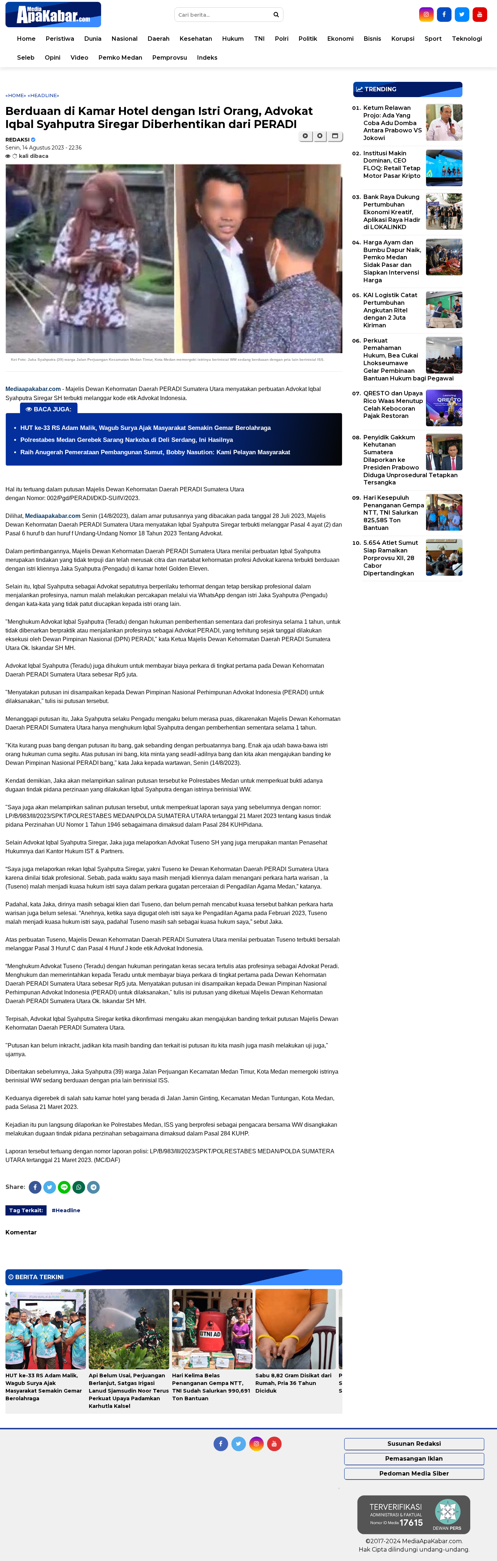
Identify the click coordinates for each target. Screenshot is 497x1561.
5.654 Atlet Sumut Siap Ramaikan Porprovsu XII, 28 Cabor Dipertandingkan (390, 557)
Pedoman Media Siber (414, 1473)
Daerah (159, 38)
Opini (52, 57)
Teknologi (467, 38)
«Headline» (43, 95)
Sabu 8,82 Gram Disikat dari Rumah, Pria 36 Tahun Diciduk (293, 1383)
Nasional (125, 38)
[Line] (64, 1187)
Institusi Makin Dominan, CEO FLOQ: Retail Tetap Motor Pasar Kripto (392, 164)
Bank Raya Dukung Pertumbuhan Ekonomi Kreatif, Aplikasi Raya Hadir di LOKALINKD (392, 212)
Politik (308, 38)
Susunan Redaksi (414, 1443)
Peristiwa (60, 38)
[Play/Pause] (305, 136)
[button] (334, 136)
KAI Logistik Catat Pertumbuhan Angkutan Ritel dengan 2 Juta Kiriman (390, 310)
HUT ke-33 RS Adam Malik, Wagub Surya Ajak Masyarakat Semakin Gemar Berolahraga (145, 427)
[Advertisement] (407, 637)
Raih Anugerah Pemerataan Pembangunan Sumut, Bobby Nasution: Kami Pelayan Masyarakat (155, 452)
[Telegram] (93, 1187)
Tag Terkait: (26, 1210)
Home (26, 38)
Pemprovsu (169, 57)
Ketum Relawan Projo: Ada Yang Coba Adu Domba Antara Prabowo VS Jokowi (392, 122)
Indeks (207, 57)
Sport (433, 38)
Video (79, 57)
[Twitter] (49, 1187)
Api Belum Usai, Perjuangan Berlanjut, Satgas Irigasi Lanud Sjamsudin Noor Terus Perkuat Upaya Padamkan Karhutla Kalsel (129, 1390)
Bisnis (372, 38)
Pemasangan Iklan (414, 1458)
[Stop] (320, 136)
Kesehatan (196, 38)
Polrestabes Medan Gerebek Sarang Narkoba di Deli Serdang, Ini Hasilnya (126, 439)
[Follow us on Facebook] (444, 14)
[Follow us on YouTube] (480, 14)
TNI (259, 38)
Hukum (233, 38)
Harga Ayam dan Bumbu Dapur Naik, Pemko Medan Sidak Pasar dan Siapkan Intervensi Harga (392, 261)
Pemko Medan (120, 57)
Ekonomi (340, 38)
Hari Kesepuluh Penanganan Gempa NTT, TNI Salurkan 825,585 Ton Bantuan (393, 512)
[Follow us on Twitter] (462, 14)
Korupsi (402, 38)
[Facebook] (35, 1187)
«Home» (15, 95)
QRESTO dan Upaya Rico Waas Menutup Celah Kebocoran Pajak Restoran (393, 404)
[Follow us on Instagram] (426, 14)
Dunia (93, 38)
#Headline (66, 1210)
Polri (282, 38)
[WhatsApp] (78, 1187)
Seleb (26, 57)
